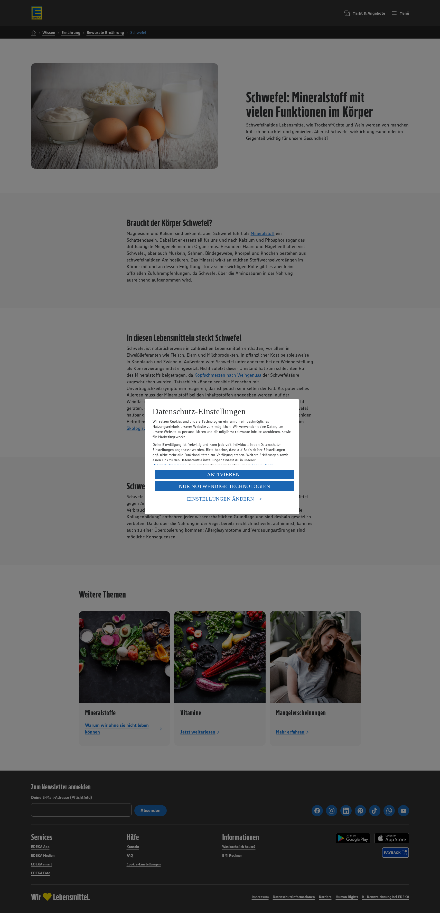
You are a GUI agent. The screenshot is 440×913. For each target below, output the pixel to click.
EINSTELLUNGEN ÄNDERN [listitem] (220, 499)
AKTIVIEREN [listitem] (223, 474)
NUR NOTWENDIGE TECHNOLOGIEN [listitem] (224, 486)
